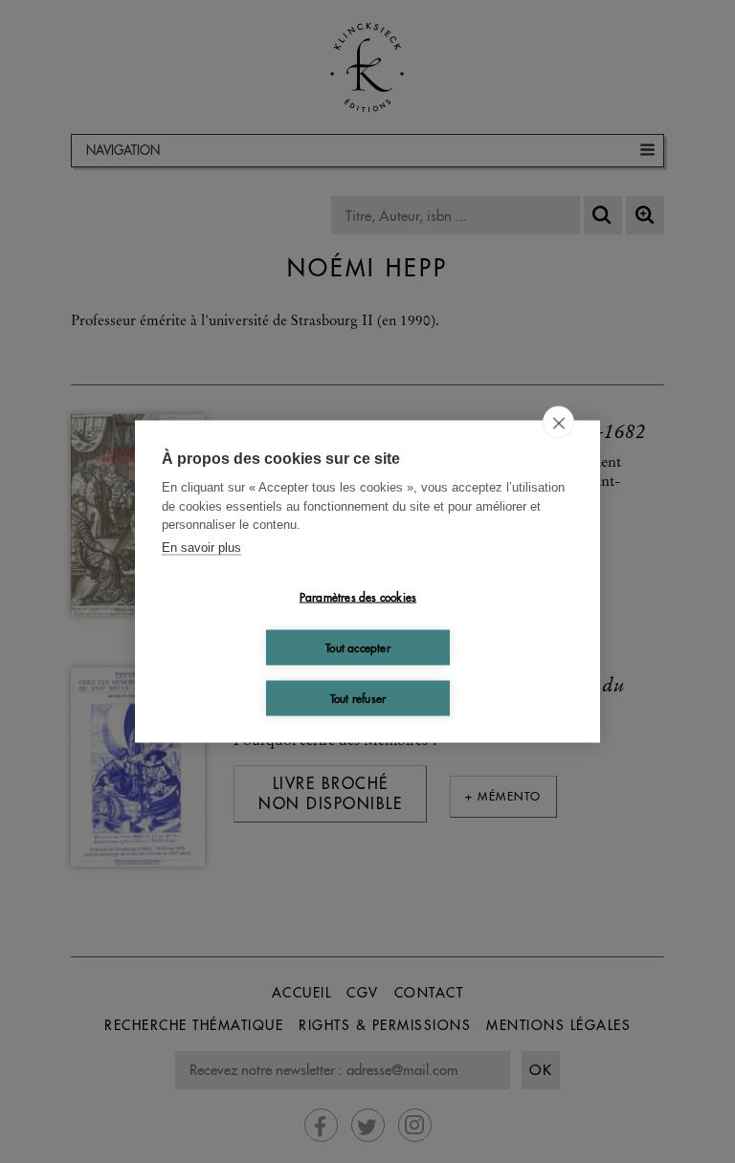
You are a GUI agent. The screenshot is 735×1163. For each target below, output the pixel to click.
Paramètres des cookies (358, 596)
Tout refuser (358, 698)
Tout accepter (357, 647)
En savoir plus (201, 546)
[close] (558, 422)
